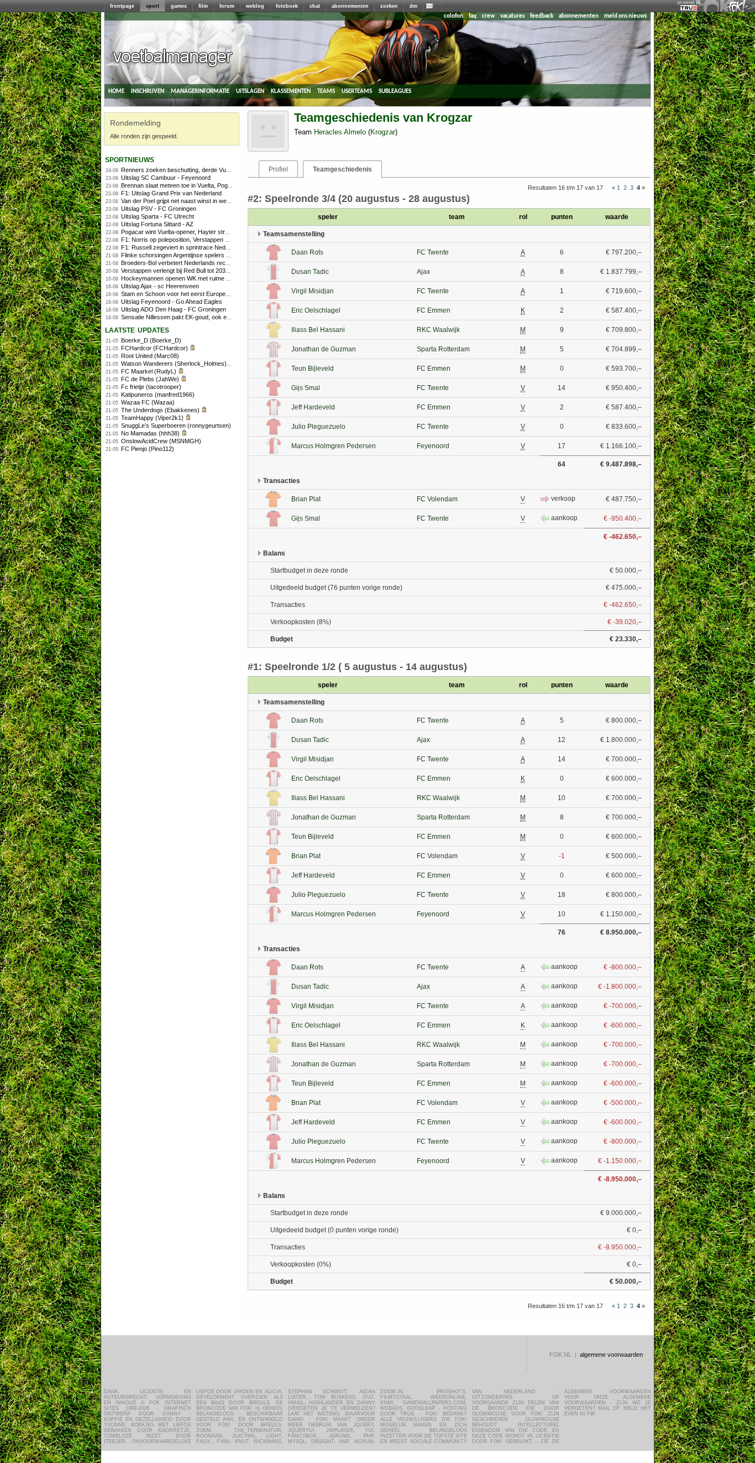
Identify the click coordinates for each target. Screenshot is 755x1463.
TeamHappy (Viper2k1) (152, 417)
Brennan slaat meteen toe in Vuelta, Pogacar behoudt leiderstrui (206, 185)
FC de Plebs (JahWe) (150, 379)
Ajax (423, 272)
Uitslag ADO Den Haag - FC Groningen (173, 309)
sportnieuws (129, 159)
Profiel (278, 169)
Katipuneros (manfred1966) (158, 394)
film (203, 6)
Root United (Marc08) (150, 355)
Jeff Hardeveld (313, 407)
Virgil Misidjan (312, 291)
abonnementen (350, 6)
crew (488, 16)
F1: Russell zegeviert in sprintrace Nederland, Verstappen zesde (207, 247)
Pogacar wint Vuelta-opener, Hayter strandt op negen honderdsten (209, 232)
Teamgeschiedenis (342, 169)
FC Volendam (437, 499)
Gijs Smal (305, 388)
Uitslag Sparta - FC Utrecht (157, 216)
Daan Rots (307, 252)
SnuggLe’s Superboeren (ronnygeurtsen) (176, 425)
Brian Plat (306, 499)
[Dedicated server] (689, 8)
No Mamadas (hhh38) (150, 433)
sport (152, 6)
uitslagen (250, 91)
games (179, 6)
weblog (255, 6)
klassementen (291, 91)
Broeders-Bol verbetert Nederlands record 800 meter (192, 263)
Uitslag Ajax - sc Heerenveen (160, 286)
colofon (453, 16)
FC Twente (433, 252)
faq (472, 16)
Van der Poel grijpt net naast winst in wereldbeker (186, 201)
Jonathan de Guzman (323, 349)
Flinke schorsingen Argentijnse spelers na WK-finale (190, 255)
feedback (541, 16)
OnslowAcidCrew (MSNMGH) (161, 441)
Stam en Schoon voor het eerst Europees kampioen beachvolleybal (211, 293)
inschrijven (147, 91)
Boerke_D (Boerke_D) (151, 340)
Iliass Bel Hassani (318, 330)
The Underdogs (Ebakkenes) (160, 410)
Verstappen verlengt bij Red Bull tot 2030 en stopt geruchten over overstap (220, 270)
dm (413, 6)
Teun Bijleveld (312, 368)
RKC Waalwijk (438, 330)
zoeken (389, 6)
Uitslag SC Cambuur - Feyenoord (166, 177)
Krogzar (382, 132)
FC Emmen (433, 310)
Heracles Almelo (340, 132)
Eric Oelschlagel (315, 310)
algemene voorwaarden (611, 1354)
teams (326, 91)
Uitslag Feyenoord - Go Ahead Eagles (171, 301)
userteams (357, 91)
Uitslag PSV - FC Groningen (158, 208)
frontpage (122, 6)
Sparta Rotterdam (443, 349)
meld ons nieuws (625, 16)
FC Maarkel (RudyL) (148, 371)
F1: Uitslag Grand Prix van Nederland (171, 193)
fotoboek (287, 6)
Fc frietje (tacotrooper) (151, 386)
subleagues (395, 91)
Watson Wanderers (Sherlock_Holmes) (174, 363)
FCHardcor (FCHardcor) (154, 348)
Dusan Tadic (310, 272)
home (116, 91)
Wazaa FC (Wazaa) (148, 402)
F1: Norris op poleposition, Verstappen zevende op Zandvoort (203, 239)
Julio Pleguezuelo (318, 426)
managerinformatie (200, 91)
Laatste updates (137, 329)
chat (315, 6)
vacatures (512, 16)
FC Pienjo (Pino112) (147, 448)
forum (226, 6)
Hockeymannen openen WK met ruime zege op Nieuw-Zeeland (205, 278)
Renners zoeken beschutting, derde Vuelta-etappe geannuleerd (206, 170)
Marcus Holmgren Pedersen (333, 446)
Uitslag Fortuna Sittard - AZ (157, 224)
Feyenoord (433, 446)
